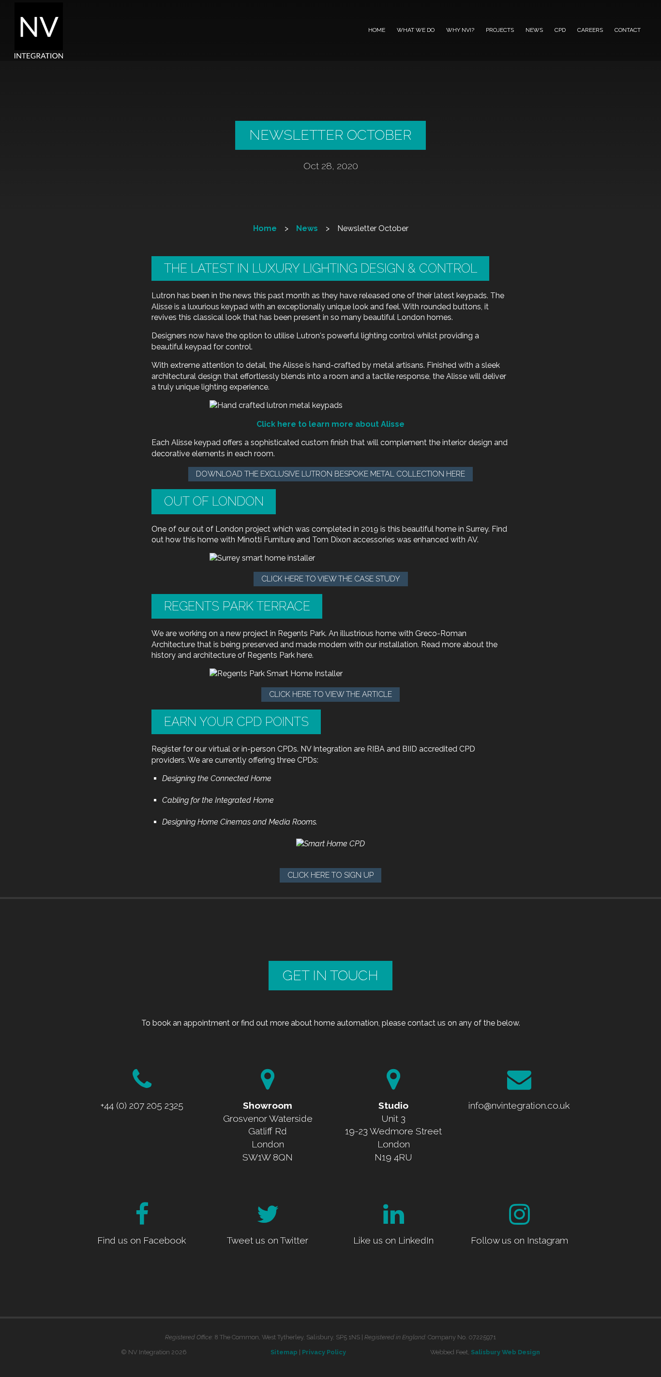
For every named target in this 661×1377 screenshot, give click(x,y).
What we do (416, 30)
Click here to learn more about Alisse (330, 424)
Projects (500, 30)
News (534, 30)
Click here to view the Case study (330, 578)
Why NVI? (460, 30)
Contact (628, 30)
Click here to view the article (330, 694)
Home (376, 30)
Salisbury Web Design (505, 1352)
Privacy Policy (324, 1352)
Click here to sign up (330, 875)
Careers (590, 30)
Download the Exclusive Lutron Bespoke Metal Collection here (330, 473)
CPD (560, 30)
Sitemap (284, 1352)
